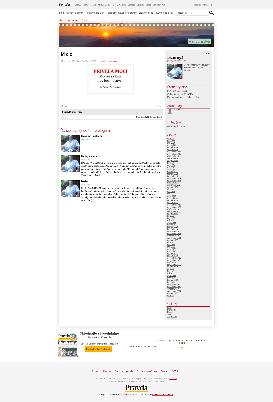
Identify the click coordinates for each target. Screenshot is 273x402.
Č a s (159, 106)
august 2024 (172, 187)
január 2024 (172, 203)
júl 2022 (170, 242)
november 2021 (174, 260)
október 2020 (173, 289)
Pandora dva (72, 20)
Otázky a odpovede (124, 371)
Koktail (101, 5)
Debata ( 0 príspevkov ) (72, 112)
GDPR (175, 371)
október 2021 (173, 262)
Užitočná (140, 5)
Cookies (164, 371)
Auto (94, 5)
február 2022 (172, 253)
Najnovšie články (74, 12)
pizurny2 (102, 61)
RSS (208, 53)
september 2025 (174, 158)
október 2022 (173, 236)
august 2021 (172, 267)
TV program (172, 316)
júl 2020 (170, 295)
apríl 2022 (171, 249)
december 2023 (174, 205)
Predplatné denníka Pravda (98, 349)
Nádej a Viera (89, 156)
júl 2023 (170, 216)
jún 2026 (171, 141)
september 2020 (174, 291)
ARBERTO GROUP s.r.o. (162, 394)
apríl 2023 (171, 222)
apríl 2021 (171, 276)
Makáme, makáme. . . (93, 136)
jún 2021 (171, 271)
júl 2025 (170, 163)
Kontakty (95, 371)
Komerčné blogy (164, 12)
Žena (115, 5)
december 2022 (174, 231)
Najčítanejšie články (95, 12)
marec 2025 (172, 172)
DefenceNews (159, 5)
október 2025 (173, 156)
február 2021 (172, 280)
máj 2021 (171, 273)
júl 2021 (170, 269)
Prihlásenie (207, 5)
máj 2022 (171, 247)
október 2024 (173, 183)
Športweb (86, 5)
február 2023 (172, 227)
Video (148, 5)
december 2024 (174, 178)
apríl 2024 (171, 196)
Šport (169, 314)
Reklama (107, 371)
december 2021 (174, 258)
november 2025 (174, 154)
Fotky (169, 308)
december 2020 (174, 284)
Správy (78, 5)
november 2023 (174, 207)
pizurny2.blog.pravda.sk (176, 61)
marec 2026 (172, 145)
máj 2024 (171, 194)
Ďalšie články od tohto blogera (85, 130)
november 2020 (174, 287)
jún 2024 (171, 191)
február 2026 (172, 147)
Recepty (170, 312)
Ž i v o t (65, 106)
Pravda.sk (171, 310)
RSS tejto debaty (155, 117)
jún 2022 (171, 245)
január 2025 (172, 176)
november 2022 (174, 234)
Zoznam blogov (146, 12)
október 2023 (173, 209)
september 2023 (174, 211)
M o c (84, 20)
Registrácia (196, 5)
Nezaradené (113, 61)
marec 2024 (172, 198)
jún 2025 (171, 165)
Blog (61, 12)
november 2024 (174, 180)
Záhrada (131, 5)
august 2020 (172, 293)
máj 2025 (171, 167)
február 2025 (172, 174)
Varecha (122, 5)
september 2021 (174, 264)
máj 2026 (171, 143)
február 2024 (172, 200)
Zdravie (108, 5)
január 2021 (172, 282)
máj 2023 (171, 220)
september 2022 (174, 238)
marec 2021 (172, 278)
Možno (85, 181)
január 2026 (172, 149)
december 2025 (174, 152)
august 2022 (172, 240)
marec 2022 (172, 251)
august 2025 (172, 161)
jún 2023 (171, 218)
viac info (173, 379)
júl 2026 (170, 138)
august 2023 (172, 214)
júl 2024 (170, 189)
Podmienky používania (146, 371)
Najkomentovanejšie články (122, 12)
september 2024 (174, 185)
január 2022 (172, 256)
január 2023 (172, 229)
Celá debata (141, 117)
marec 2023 (172, 225)
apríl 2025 (171, 169)
